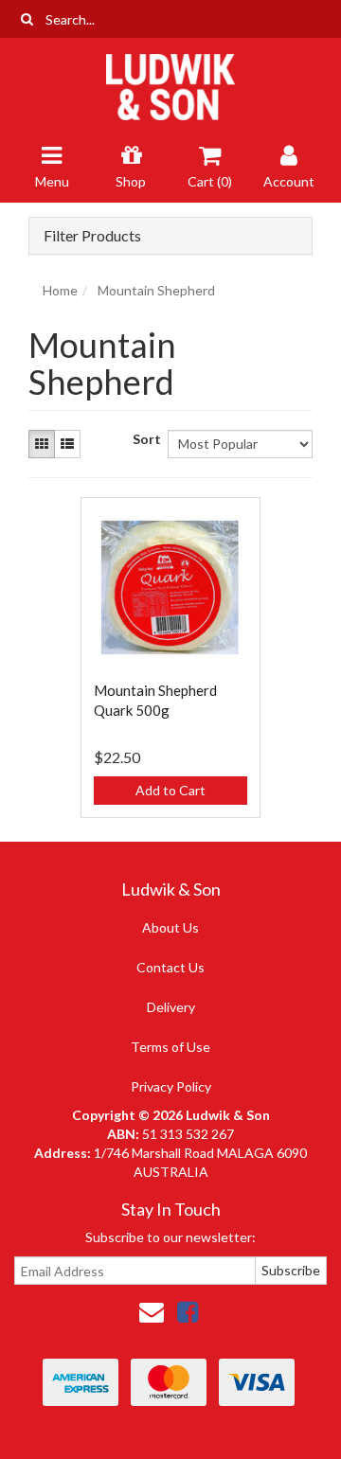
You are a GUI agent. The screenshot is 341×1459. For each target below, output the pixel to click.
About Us (170, 927)
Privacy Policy (171, 1086)
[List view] (67, 444)
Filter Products (92, 235)
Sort (143, 439)
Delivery (171, 1007)
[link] (187, 1311)
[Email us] (151, 1311)
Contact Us (170, 967)
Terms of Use (170, 1047)
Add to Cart (170, 790)
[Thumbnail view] (41, 444)
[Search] (27, 19)
